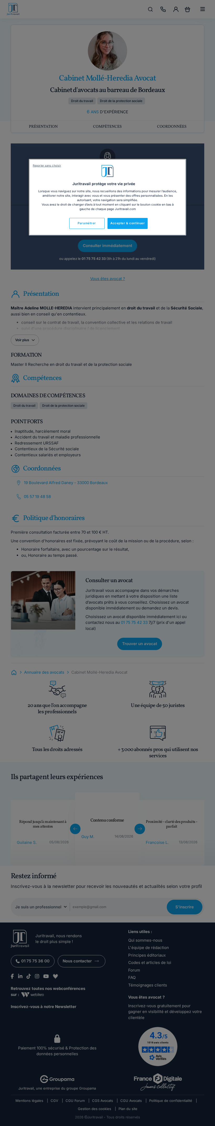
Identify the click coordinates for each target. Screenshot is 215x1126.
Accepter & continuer (127, 223)
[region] (107, 197)
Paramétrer (87, 223)
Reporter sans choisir (47, 165)
